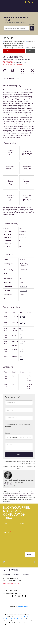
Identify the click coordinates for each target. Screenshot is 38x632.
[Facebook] (12, 596)
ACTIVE (25, 24)
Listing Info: (8, 254)
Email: (22, 523)
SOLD (32, 24)
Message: (6, 532)
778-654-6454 (8, 484)
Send (19, 454)
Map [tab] (17, 78)
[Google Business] (25, 596)
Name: (5, 523)
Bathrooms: (8, 367)
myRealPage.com (23, 606)
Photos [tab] (12, 78)
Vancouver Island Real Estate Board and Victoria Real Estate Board (18, 495)
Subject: (8, 433)
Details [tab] (5, 78)
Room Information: (11, 307)
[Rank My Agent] (22, 596)
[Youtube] (19, 596)
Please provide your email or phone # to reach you (17, 425)
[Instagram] (15, 596)
